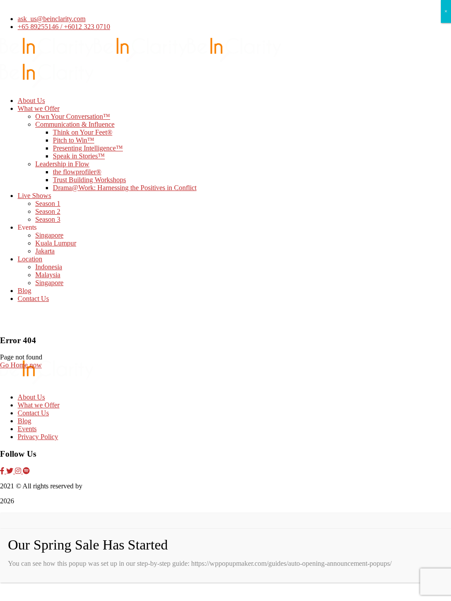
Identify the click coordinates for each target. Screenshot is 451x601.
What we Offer (38, 405)
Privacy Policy (38, 436)
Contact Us (33, 413)
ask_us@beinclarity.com (51, 18)
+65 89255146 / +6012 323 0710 (64, 26)
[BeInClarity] (47, 59)
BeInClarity (100, 486)
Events (27, 428)
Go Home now (21, 365)
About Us (31, 397)
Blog (24, 421)
